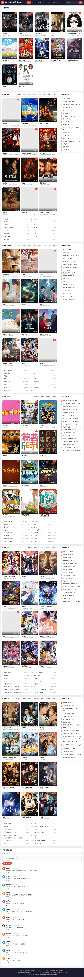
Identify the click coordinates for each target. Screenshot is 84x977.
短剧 (54, 2)
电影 (33, 2)
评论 (58, 2)
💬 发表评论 (7, 863)
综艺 (44, 2)
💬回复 (7, 872)
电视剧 (39, 2)
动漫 (49, 2)
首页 (29, 2)
